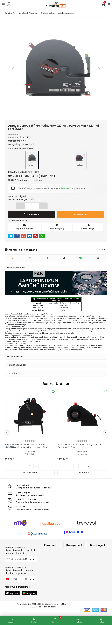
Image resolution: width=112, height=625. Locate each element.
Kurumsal (50, 545)
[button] (12, 69)
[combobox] (8, 579)
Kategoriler (73, 545)
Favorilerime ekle (18, 220)
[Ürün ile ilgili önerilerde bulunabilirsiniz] (98, 258)
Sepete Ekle (33, 214)
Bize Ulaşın (97, 545)
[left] (6, 432)
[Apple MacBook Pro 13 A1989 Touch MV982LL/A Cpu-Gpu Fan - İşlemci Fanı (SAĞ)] (30, 414)
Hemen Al (82, 214)
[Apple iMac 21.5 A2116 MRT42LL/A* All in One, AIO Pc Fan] (82, 414)
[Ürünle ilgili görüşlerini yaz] (47, 258)
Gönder (31, 559)
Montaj (102, 250)
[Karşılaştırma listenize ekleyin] (64, 258)
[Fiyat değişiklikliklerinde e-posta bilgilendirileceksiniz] (81, 258)
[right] (105, 432)
